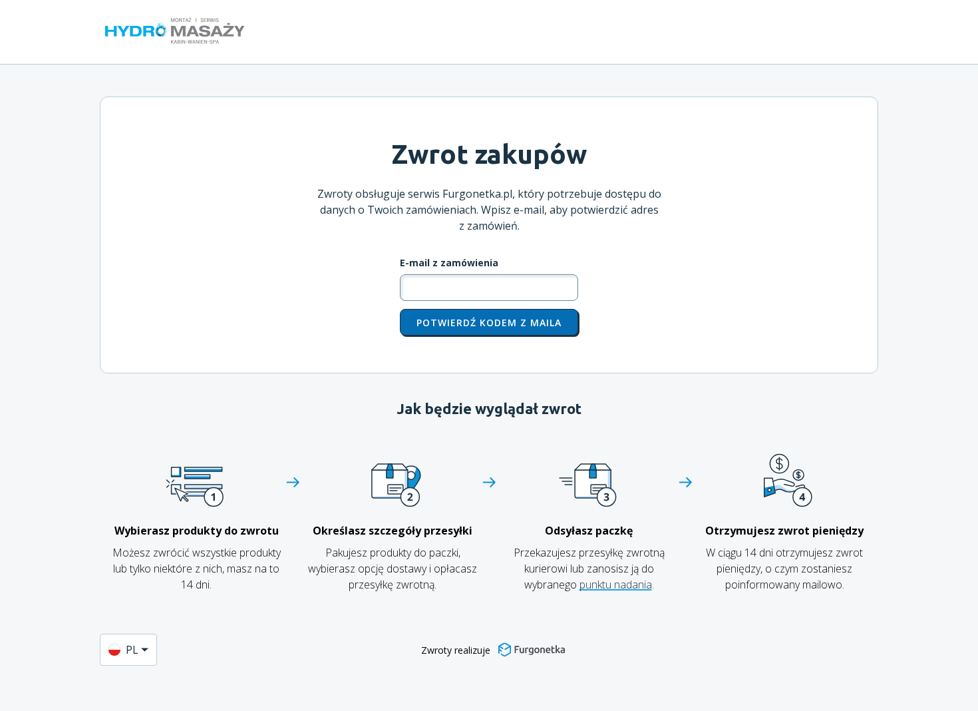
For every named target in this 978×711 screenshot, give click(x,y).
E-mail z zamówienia (449, 263)
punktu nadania (615, 584)
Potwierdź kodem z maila (489, 322)
